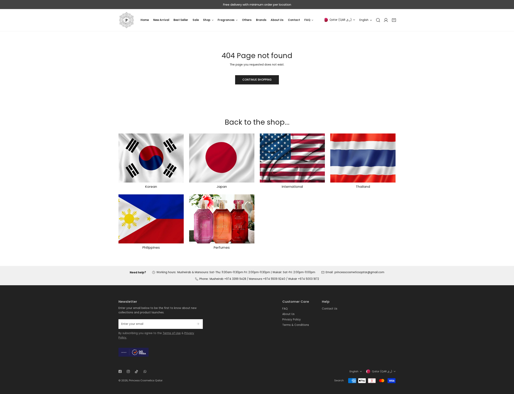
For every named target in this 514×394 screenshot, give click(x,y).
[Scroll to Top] (507, 373)
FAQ (285, 309)
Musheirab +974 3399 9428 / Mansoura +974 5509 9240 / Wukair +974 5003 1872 (264, 279)
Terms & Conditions (295, 325)
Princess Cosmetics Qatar (146, 380)
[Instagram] (128, 371)
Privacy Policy (291, 319)
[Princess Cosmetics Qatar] (126, 20)
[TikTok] (137, 371)
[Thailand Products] (363, 158)
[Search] (378, 20)
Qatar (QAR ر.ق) (340, 20)
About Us (288, 314)
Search (339, 380)
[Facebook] (120, 371)
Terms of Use (172, 333)
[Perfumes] (221, 218)
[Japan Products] (221, 158)
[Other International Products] (292, 158)
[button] (394, 20)
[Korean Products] (151, 158)
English (363, 20)
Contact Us (329, 309)
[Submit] (197, 323)
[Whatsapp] (145, 371)
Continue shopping (257, 80)
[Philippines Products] (151, 218)
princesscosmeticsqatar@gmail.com (359, 272)
